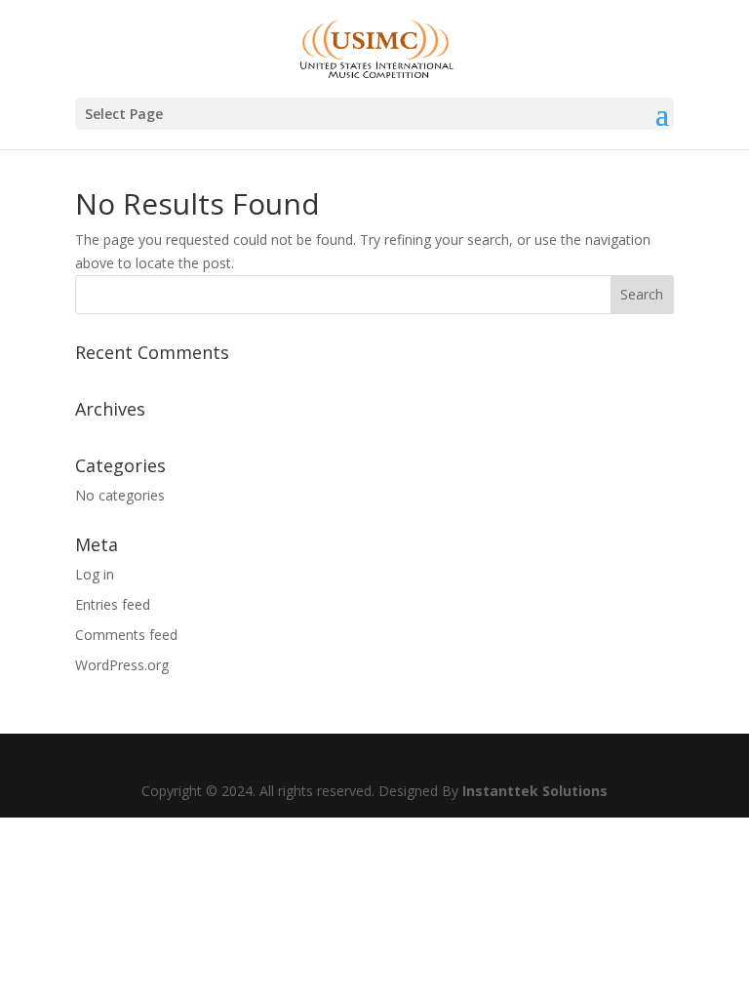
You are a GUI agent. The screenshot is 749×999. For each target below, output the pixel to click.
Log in (94, 574)
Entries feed (112, 604)
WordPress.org (122, 665)
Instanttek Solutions (535, 790)
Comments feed (126, 634)
